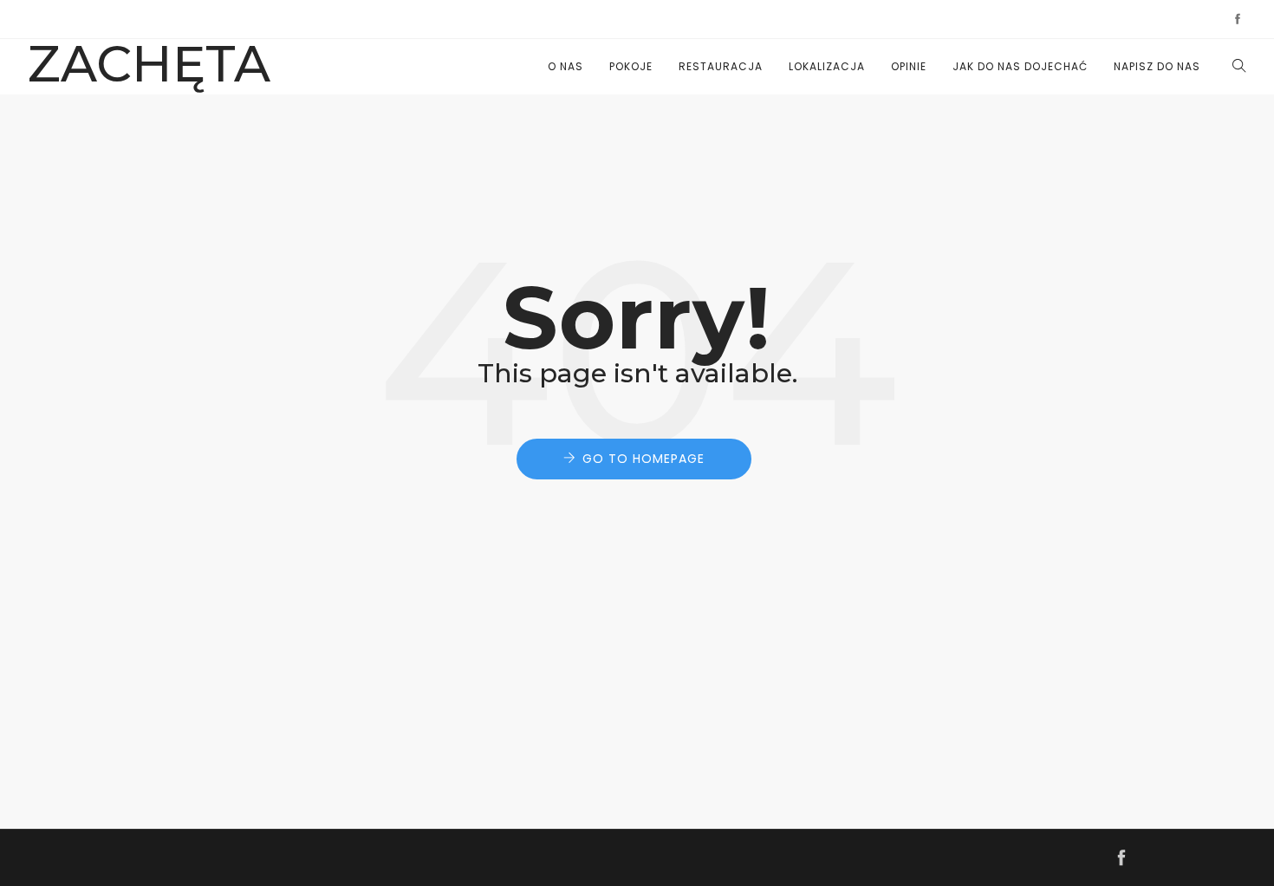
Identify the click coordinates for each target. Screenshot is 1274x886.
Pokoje (631, 66)
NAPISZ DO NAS (1157, 66)
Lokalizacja (827, 66)
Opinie (908, 66)
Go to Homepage (643, 458)
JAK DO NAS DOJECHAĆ (1020, 66)
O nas (565, 66)
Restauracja (721, 66)
